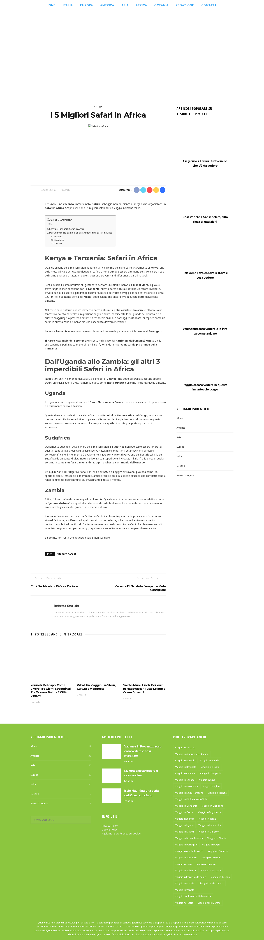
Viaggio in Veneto (184, 889)
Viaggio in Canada (184, 779)
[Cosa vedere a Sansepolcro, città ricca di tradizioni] (205, 196)
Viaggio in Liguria (184, 825)
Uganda (58, 236)
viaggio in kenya (207, 818)
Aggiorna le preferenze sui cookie (121, 833)
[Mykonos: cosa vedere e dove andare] (111, 775)
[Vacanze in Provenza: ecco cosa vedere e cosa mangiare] (111, 751)
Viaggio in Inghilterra (209, 812)
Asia (125, 5)
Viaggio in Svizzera (185, 870)
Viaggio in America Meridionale (192, 754)
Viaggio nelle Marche (209, 902)
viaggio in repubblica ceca (189, 851)
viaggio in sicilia (183, 864)
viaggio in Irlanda (184, 818)
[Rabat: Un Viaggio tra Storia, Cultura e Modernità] (98, 661)
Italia (68, 5)
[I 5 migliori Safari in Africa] (98, 126)
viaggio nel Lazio (184, 902)
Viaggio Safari (66, 554)
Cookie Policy (109, 829)
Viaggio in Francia (217, 792)
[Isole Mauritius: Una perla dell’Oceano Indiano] (111, 795)
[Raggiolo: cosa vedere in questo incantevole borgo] (205, 364)
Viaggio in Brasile (210, 767)
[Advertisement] (132, 70)
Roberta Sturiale (48, 189)
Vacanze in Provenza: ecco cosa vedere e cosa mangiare (142, 751)
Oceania (161, 5)
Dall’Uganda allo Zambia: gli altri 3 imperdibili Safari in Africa (80, 232)
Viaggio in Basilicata (185, 767)
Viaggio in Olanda (216, 838)
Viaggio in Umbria (184, 883)
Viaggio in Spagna (206, 864)
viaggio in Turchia (220, 877)
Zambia (58, 243)
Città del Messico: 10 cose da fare (54, 586)
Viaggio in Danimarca (186, 786)
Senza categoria (185, 475)
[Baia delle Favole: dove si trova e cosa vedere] (205, 252)
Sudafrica (59, 240)
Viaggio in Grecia (184, 812)
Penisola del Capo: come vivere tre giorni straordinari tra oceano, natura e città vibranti (51, 690)
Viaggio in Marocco (208, 831)
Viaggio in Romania (218, 851)
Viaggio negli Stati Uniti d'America (193, 896)
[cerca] (243, 27)
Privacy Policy (110, 825)
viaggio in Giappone (212, 805)
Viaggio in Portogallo (186, 844)
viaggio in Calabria (185, 773)
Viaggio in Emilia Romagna (189, 792)
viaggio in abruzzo (185, 747)
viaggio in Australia (185, 760)
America (107, 5)
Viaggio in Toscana (210, 870)
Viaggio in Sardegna (186, 857)
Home (51, 5)
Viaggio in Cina (207, 779)
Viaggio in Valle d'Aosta (211, 883)
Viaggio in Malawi (184, 831)
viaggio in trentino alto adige (190, 877)
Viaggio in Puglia (211, 844)
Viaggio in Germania (186, 805)
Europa (86, 5)
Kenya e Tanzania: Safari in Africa (66, 228)
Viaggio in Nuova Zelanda (189, 838)
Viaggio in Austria (209, 760)
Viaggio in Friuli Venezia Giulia (191, 799)
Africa (141, 5)
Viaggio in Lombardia (209, 825)
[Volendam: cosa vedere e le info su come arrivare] (205, 308)
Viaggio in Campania (210, 773)
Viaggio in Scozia (211, 857)
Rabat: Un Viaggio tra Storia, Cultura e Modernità (96, 686)
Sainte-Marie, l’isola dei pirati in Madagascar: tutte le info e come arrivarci (144, 688)
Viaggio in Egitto (211, 786)
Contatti (209, 5)
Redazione (185, 5)
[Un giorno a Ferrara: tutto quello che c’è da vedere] (205, 140)
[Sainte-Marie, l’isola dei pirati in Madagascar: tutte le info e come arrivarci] (144, 661)
